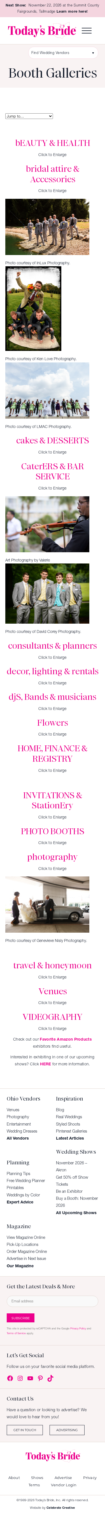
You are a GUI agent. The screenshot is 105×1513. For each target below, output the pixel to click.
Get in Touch (24, 1430)
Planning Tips (18, 1173)
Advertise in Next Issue (26, 1258)
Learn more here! (72, 11)
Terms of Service (16, 1333)
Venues (13, 1109)
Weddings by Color (23, 1195)
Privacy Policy (78, 1328)
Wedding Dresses (22, 1131)
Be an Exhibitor (69, 1191)
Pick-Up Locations (22, 1244)
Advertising (67, 1430)
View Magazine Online (26, 1237)
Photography (18, 1116)
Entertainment (19, 1124)
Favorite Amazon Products (66, 1039)
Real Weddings (69, 1116)
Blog (60, 1109)
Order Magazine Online (27, 1251)
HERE (45, 1063)
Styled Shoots (68, 1124)
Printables (15, 1187)
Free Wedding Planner (26, 1180)
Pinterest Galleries (71, 1131)
